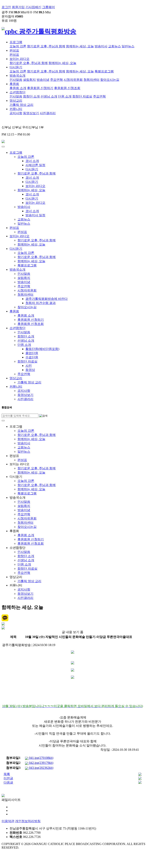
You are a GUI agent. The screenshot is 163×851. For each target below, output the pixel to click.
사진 (28, 365)
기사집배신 (33, 7)
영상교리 (16, 100)
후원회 (14, 84)
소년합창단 (17, 92)
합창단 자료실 (82, 96)
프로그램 (16, 42)
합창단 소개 (31, 96)
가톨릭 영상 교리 (21, 104)
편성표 (14, 50)
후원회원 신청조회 (67, 88)
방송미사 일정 (35, 215)
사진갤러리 (48, 113)
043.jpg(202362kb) (40, 767)
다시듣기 (16, 67)
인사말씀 (16, 79)
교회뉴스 (114, 46)
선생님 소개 (49, 96)
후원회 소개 (18, 88)
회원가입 (18, 7)
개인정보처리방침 (28, 821)
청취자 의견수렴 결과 (40, 303)
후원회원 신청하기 (40, 88)
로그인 (6, 7)
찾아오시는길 (109, 79)
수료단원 (31, 357)
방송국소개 (17, 75)
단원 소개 (65, 96)
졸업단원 (31, 353)
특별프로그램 (104, 71)
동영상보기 (31, 113)
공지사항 (16, 113)
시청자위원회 (73, 79)
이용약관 (8, 821)
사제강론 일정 (35, 165)
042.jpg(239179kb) (40, 762)
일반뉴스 (128, 46)
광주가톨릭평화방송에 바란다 (46, 298)
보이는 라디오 (19, 58)
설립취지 (29, 79)
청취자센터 (91, 79)
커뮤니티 (16, 109)
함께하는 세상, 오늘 (80, 46)
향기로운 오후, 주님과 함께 (46, 46)
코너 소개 (32, 161)
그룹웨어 (48, 7)
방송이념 (43, 79)
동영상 (30, 369)
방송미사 (101, 46)
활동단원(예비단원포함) (42, 349)
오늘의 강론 (18, 46)
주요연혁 (56, 79)
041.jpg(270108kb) (40, 757)
